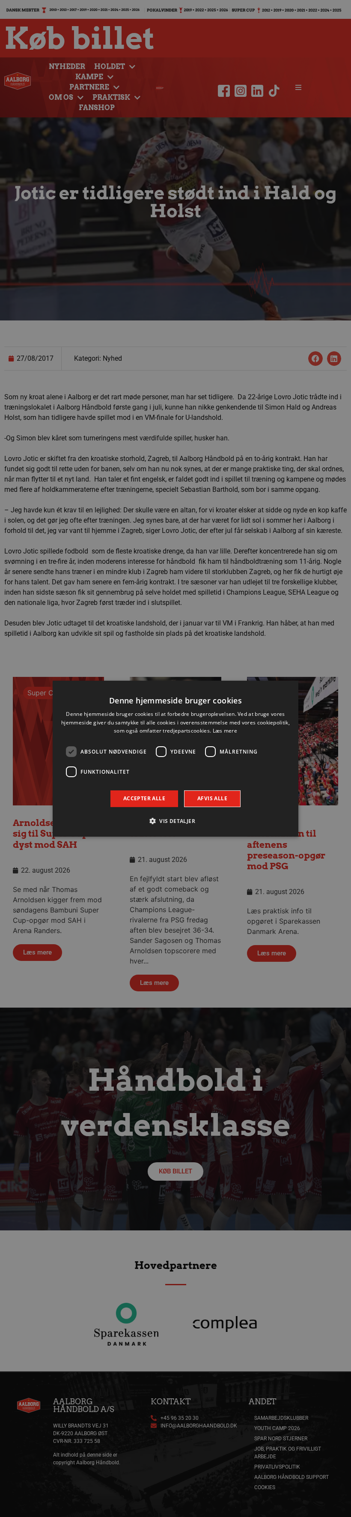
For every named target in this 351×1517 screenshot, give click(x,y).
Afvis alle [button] (212, 798)
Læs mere (225, 730)
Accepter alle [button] (144, 798)
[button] (175, 821)
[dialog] (175, 758)
